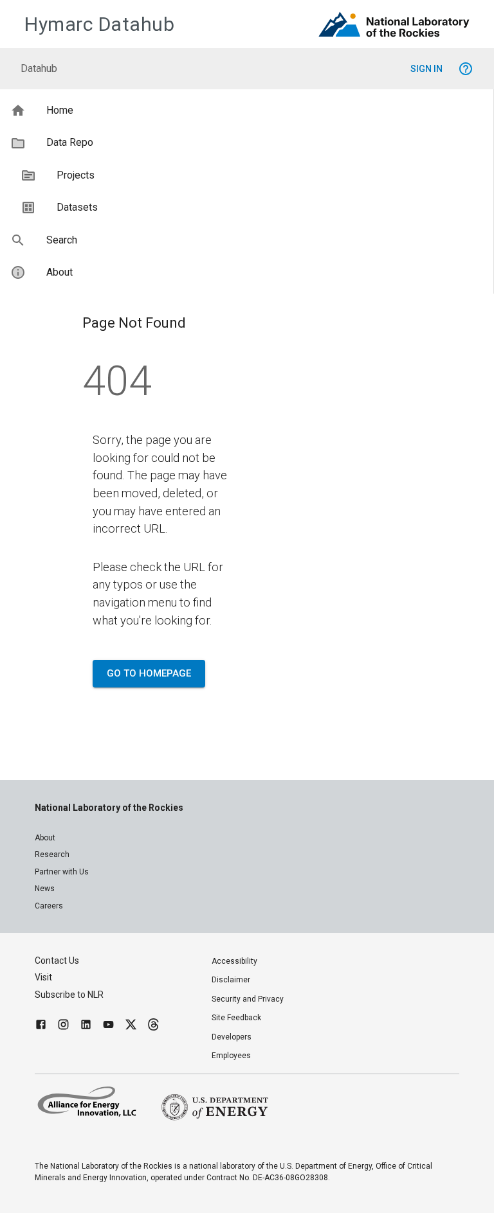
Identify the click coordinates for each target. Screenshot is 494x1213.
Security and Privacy (248, 999)
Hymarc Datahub (99, 24)
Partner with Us (62, 871)
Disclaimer (231, 979)
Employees (231, 1055)
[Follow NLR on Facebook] (41, 1026)
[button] (246, 110)
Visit (43, 977)
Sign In (426, 69)
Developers (232, 1036)
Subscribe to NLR (69, 994)
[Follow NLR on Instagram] (63, 1026)
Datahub (39, 68)
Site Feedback (236, 1017)
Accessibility (234, 961)
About (45, 837)
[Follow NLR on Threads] (153, 1026)
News (45, 888)
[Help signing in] (466, 69)
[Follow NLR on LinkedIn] (86, 1026)
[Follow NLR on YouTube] (108, 1026)
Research (52, 854)
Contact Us (57, 960)
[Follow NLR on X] (131, 1026)
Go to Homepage (149, 673)
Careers (49, 905)
